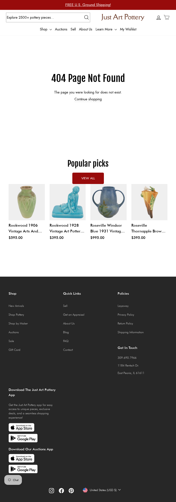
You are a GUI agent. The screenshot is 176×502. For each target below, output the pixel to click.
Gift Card (14, 349)
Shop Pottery (16, 314)
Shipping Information (131, 332)
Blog (66, 332)
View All (88, 178)
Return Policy (125, 323)
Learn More (105, 29)
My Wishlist (128, 29)
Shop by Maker (18, 323)
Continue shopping (88, 99)
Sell (73, 29)
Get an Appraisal (73, 314)
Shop (44, 29)
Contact (68, 349)
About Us (85, 29)
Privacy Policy (126, 314)
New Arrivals (16, 306)
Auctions (61, 29)
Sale (11, 341)
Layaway (123, 306)
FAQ (65, 341)
